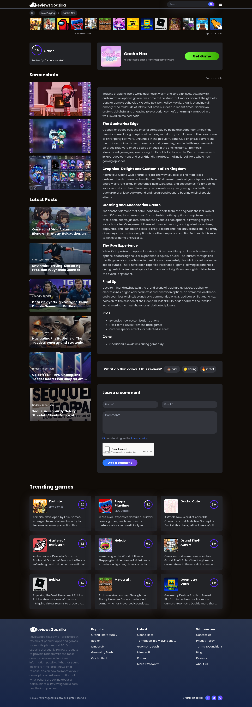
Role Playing (48, 13)
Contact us (203, 635)
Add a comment (120, 463)
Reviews (201, 658)
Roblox (95, 641)
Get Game (202, 56)
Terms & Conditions (209, 647)
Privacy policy (139, 438)
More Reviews (146, 664)
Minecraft (97, 647)
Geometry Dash (102, 652)
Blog (199, 652)
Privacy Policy (205, 641)
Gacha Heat (99, 658)
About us (202, 664)
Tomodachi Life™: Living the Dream (157, 641)
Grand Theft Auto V (104, 635)
